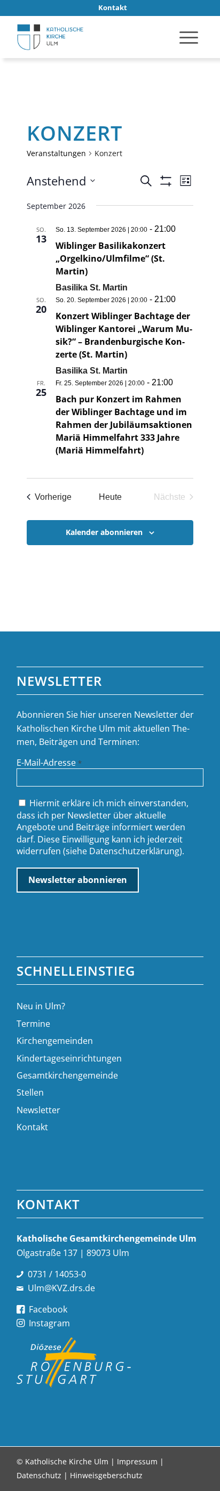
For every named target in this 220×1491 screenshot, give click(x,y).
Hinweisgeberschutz (106, 1475)
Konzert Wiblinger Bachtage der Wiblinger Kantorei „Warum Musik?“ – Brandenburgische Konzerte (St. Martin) (124, 335)
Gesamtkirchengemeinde (67, 1075)
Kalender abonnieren (104, 532)
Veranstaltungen (56, 153)
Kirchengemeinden (55, 1041)
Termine (33, 1024)
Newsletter (38, 1110)
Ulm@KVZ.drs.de (61, 1288)
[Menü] (188, 36)
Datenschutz (39, 1475)
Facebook (48, 1309)
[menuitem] (112, 8)
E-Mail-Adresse (49, 762)
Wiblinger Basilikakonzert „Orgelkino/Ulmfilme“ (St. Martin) (111, 258)
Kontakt (32, 1127)
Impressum (137, 1461)
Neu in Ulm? (41, 1006)
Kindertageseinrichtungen (69, 1058)
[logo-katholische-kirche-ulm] (91, 36)
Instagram (49, 1323)
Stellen (30, 1092)
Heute (110, 496)
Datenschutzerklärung (134, 851)
